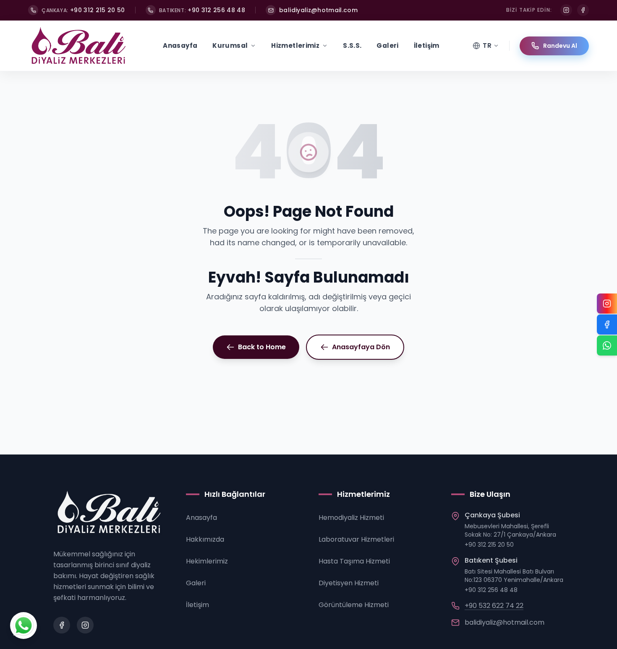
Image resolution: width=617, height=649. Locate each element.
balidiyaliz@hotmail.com (504, 622)
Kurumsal (230, 45)
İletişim (426, 45)
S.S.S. (352, 45)
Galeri (387, 45)
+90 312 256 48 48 (491, 590)
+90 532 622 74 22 (494, 605)
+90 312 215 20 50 (489, 544)
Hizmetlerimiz (295, 45)
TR (487, 45)
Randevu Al (560, 46)
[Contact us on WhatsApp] (23, 625)
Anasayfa (180, 45)
